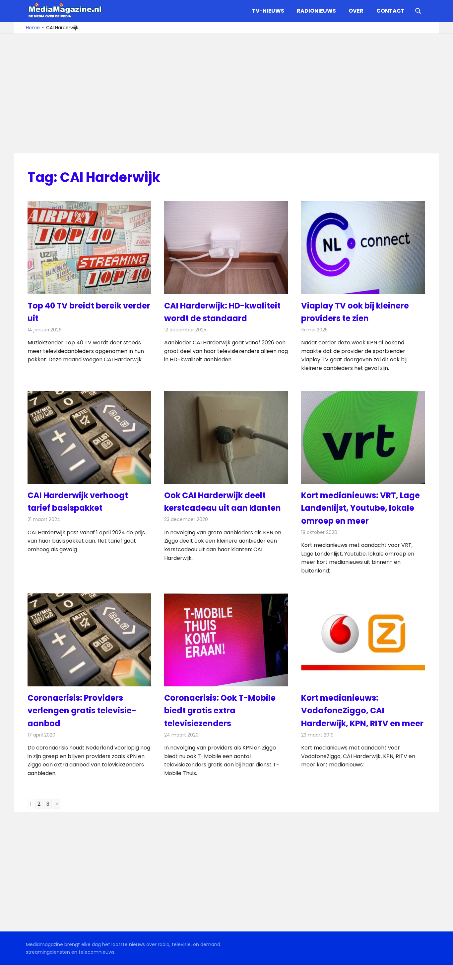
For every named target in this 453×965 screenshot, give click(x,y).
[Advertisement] (226, 93)
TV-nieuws (268, 11)
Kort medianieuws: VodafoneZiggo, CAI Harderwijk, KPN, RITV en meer (362, 710)
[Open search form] (418, 10)
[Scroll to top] (443, 955)
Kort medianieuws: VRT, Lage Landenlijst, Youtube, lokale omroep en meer (360, 508)
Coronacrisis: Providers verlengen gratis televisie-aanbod (82, 710)
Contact (390, 11)
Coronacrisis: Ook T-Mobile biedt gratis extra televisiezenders (220, 710)
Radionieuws (316, 11)
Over (356, 11)
